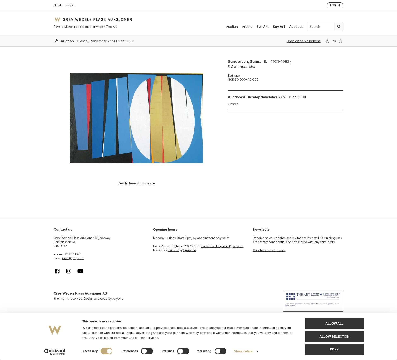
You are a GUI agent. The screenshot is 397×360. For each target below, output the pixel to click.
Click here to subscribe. (269, 250)
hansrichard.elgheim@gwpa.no (222, 246)
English (70, 5)
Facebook (57, 271)
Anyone (118, 298)
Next (340, 41)
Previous (327, 41)
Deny (334, 349)
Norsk (58, 5)
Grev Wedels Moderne (304, 41)
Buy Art (279, 26)
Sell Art (262, 26)
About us (296, 26)
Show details (243, 351)
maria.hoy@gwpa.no (182, 250)
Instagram (68, 271)
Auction (232, 26)
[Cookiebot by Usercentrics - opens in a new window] (55, 352)
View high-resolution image (136, 183)
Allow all (334, 323)
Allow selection (334, 336)
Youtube (80, 271)
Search (338, 26)
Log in (335, 5)
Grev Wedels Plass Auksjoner (93, 19)
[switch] (147, 351)
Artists (247, 26)
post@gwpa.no (73, 258)
